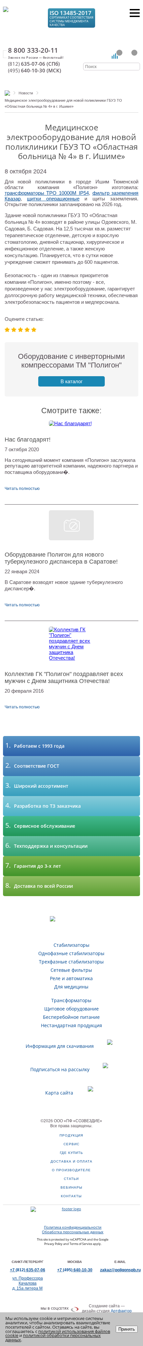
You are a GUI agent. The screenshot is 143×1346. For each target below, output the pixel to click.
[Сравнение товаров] (114, 56)
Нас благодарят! (28, 439)
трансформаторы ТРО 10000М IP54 (47, 193)
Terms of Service (81, 1244)
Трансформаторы (71, 1000)
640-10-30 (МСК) (34, 70)
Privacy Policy (53, 1244)
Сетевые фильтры (71, 970)
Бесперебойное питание (71, 1017)
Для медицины (71, 986)
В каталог (71, 381)
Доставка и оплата (71, 1161)
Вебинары (71, 1187)
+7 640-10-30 (74, 1270)
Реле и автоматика (71, 978)
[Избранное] (129, 56)
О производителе (71, 1170)
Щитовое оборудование (71, 1008)
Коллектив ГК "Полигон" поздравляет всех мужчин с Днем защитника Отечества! (64, 677)
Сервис (71, 1144)
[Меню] (135, 13)
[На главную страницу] (22, 17)
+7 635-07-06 (27, 1270)
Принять (126, 1329)
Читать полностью (22, 488)
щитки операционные (53, 198)
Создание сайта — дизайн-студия (107, 1308)
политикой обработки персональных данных (53, 1337)
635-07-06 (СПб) (34, 64)
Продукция (71, 1135)
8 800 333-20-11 (33, 50)
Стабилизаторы (71, 945)
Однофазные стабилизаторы (71, 953)
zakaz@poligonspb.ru (120, 1270)
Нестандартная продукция (71, 1025)
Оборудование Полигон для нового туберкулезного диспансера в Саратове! (61, 558)
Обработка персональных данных (72, 1232)
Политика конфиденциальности (72, 1227)
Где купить (71, 1153)
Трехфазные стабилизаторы (71, 961)
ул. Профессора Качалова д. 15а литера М (27, 1283)
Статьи (71, 1179)
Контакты (71, 1196)
